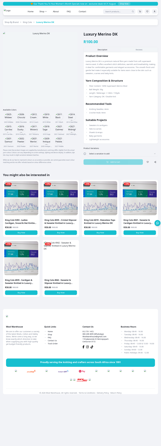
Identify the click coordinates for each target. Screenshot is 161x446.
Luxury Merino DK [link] (45, 22)
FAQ (69, 11)
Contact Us (52, 340)
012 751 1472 (88, 331)
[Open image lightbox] (40, 69)
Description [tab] (102, 49)
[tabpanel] (121, 97)
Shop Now (124, 4)
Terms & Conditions (87, 393)
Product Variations (91, 148)
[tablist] (121, 49)
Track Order (53, 343)
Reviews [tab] (139, 49)
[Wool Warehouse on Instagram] (88, 347)
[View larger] (8, 116)
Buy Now (21, 232)
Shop (41, 11)
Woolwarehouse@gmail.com (94, 336)
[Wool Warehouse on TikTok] (92, 347)
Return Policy (116, 393)
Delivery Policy (103, 393)
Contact (82, 11)
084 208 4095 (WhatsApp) (93, 334)
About (56, 11)
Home (30, 11)
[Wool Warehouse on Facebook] (84, 347)
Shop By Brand (12, 22)
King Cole (27, 22)
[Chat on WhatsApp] (157, 223)
